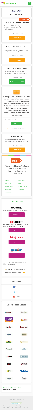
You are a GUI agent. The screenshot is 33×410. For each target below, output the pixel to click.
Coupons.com (21, 180)
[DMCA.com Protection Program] (16, 403)
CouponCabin (8, 192)
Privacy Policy (17, 407)
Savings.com (21, 189)
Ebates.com (8, 189)
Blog (20, 406)
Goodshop (20, 183)
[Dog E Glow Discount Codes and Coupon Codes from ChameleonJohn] (8, 3)
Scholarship (14, 406)
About (4, 406)
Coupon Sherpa (9, 186)
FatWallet (7, 180)
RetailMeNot (8, 183)
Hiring (8, 406)
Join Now (16, 124)
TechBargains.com (22, 186)
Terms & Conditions (8, 407)
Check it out (16, 215)
